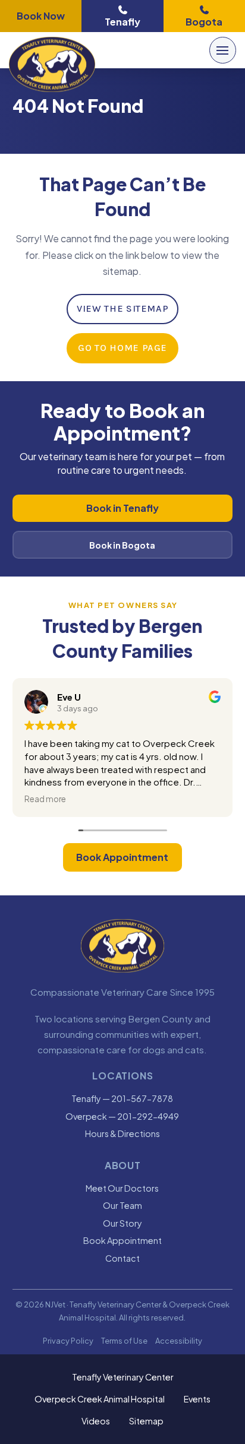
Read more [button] (45, 799)
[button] (222, 50)
